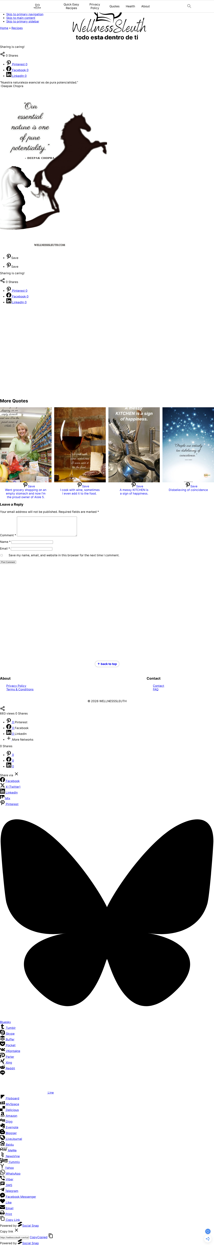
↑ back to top (107, 664)
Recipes (17, 28)
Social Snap (30, 1225)
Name (5, 542)
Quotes (115, 6)
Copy (38, 1237)
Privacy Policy (94, 6)
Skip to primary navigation (24, 14)
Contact (158, 686)
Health (130, 6)
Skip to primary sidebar (22, 21)
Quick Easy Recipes (71, 6)
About (145, 6)
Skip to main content (20, 18)
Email (5, 548)
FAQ (155, 689)
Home (4, 28)
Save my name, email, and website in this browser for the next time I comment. (64, 555)
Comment (8, 535)
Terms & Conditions (20, 689)
